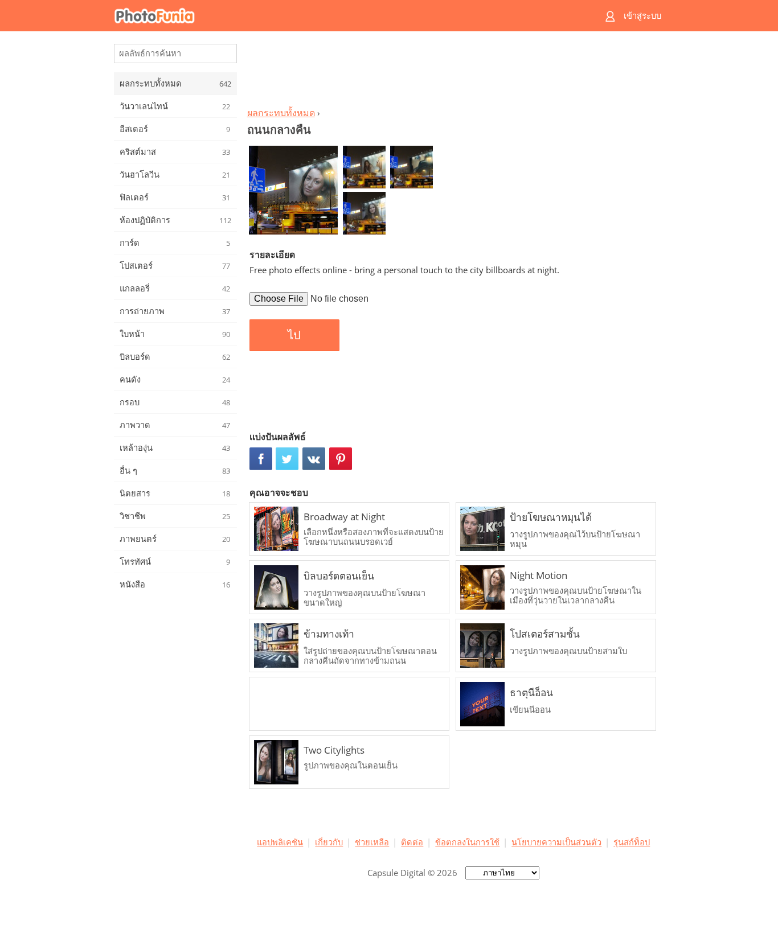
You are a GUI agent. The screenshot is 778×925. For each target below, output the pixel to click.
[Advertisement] (453, 71)
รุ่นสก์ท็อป (631, 842)
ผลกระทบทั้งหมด (281, 112)
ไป (294, 335)
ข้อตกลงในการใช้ (467, 842)
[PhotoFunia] (345, 15)
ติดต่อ (412, 842)
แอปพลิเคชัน (280, 842)
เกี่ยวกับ (329, 842)
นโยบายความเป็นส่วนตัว (556, 842)
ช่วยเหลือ (372, 842)
